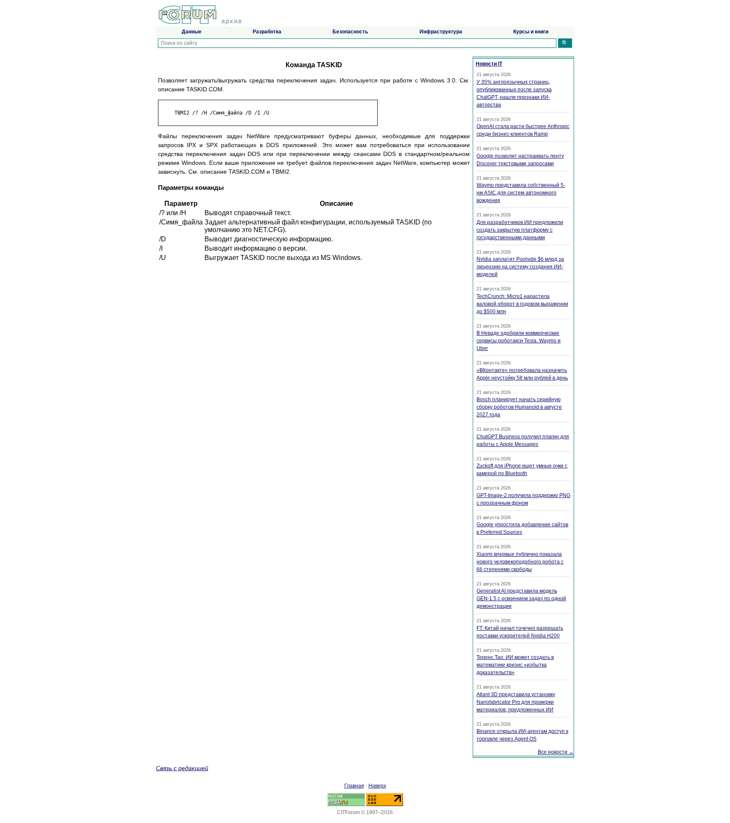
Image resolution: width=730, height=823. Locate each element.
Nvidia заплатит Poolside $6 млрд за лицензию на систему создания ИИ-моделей (520, 266)
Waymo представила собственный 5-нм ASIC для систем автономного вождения (521, 192)
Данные (192, 32)
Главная (354, 786)
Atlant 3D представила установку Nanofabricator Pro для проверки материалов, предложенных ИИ (516, 702)
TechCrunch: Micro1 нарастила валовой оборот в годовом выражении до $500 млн (522, 303)
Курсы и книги (530, 32)
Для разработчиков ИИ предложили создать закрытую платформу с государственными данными (520, 230)
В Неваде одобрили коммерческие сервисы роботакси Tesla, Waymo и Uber (519, 340)
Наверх (377, 786)
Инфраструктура (440, 32)
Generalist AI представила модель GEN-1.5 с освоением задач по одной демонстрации (521, 598)
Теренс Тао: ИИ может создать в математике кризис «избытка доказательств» (515, 664)
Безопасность (350, 32)
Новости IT (489, 64)
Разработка (267, 32)
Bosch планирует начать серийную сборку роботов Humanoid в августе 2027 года (519, 407)
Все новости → (556, 752)
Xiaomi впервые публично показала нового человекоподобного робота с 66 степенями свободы (520, 561)
